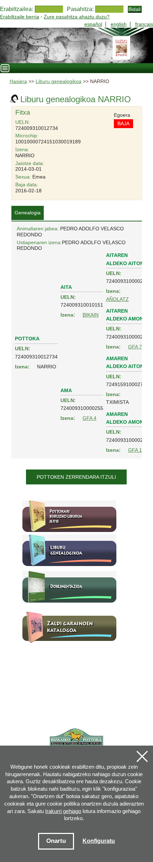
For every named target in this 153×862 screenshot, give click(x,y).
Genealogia (28, 212)
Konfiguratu (99, 841)
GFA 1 (135, 450)
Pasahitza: (80, 9)
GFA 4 (89, 418)
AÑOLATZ (117, 299)
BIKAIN (91, 315)
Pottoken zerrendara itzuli (76, 477)
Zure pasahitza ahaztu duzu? (77, 17)
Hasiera (18, 81)
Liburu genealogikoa (58, 81)
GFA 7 (135, 347)
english (119, 24)
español (93, 24)
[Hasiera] (76, 45)
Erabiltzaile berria (19, 17)
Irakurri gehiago (63, 811)
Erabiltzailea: (16, 9)
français (144, 24)
